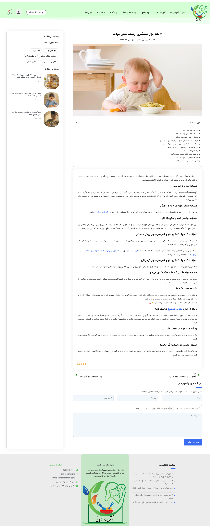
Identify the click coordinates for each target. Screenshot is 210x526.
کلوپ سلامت (160, 12)
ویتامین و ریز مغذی (144, 39)
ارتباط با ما (101, 12)
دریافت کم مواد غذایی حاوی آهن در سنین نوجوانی (180, 144)
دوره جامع (146, 12)
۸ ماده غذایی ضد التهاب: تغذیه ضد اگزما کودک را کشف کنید (26, 94)
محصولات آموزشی (180, 12)
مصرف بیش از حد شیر (190, 130)
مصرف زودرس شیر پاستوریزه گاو (187, 137)
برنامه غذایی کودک (129, 12)
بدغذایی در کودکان (134, 250)
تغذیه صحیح (175, 309)
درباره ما (88, 12)
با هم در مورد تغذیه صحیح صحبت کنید (184, 154)
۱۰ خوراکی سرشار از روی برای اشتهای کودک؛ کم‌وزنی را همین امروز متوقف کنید (26, 76)
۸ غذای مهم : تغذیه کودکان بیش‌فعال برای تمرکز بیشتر (154, 497)
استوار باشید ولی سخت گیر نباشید (186, 161)
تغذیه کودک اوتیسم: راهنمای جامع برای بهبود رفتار (153, 502)
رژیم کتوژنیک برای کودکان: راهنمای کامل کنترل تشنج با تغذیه (26, 113)
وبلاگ (114, 12)
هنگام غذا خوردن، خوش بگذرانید (186, 157)
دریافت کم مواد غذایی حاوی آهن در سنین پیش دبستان (179, 140)
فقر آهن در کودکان (100, 212)
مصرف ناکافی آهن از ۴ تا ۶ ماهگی (186, 134)
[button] (76, 123)
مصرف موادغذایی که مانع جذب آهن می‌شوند (182, 147)
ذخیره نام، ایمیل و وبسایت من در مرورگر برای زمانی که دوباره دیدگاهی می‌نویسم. (168, 408)
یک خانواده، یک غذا (191, 151)
